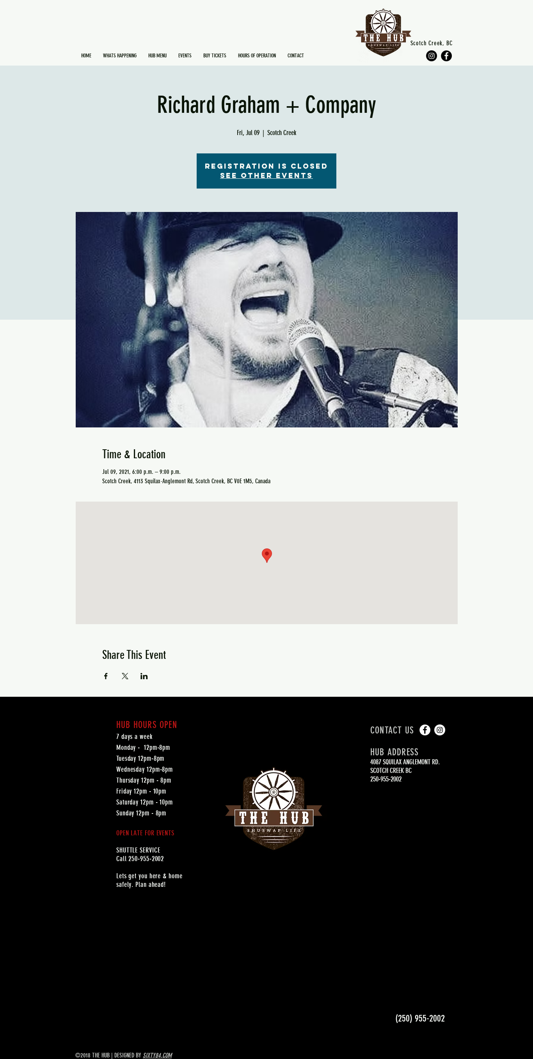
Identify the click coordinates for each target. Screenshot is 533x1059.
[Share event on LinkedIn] (144, 676)
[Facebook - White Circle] (424, 729)
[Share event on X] (125, 676)
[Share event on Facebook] (106, 676)
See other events (266, 175)
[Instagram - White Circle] (439, 729)
